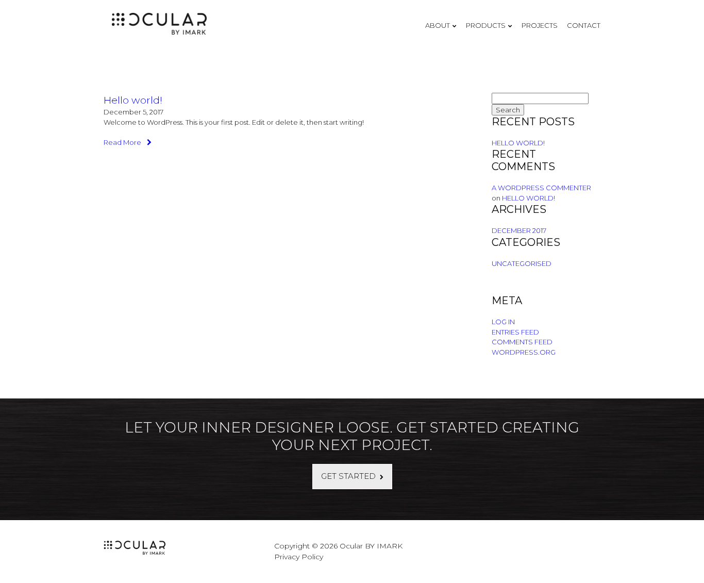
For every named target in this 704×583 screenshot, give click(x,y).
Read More (123, 142)
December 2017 (519, 230)
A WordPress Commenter (541, 188)
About (437, 25)
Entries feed (515, 332)
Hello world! (133, 100)
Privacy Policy (298, 556)
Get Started (348, 476)
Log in (503, 322)
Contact (583, 25)
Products (486, 25)
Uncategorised (521, 263)
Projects (540, 25)
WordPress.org (524, 352)
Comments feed (522, 342)
